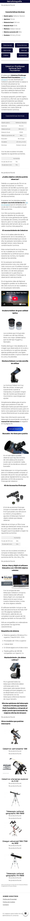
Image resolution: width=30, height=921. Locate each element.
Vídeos (5, 55)
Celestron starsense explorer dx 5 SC (15, 780)
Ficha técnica (22, 45)
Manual (24, 50)
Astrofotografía (14, 1)
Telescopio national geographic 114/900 (15, 875)
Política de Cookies (9, 902)
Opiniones (7, 50)
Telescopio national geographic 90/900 (15, 812)
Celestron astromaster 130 (15, 749)
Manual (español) (15, 429)
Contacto (6, 904)
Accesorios (23, 55)
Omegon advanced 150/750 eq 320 (15, 842)
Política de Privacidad (10, 899)
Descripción (7, 45)
